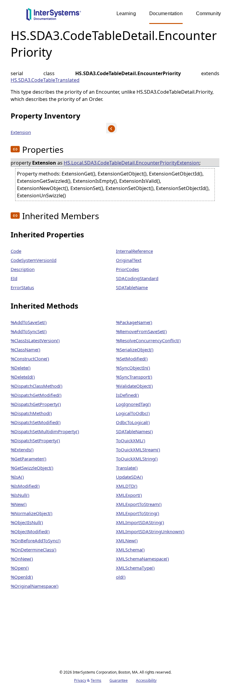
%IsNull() (20, 495)
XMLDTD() (126, 486)
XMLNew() (127, 540)
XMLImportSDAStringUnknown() (150, 531)
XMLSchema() (130, 550)
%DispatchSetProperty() (35, 440)
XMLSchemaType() (135, 568)
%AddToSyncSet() (29, 331)
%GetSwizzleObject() (32, 468)
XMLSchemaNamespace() (142, 559)
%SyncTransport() (134, 377)
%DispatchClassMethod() (36, 386)
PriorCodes (127, 269)
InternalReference (134, 251)
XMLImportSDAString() (140, 522)
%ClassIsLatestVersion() (35, 340)
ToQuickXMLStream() (138, 450)
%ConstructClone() (30, 359)
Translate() (127, 468)
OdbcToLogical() (133, 422)
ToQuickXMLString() (137, 459)
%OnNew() (22, 559)
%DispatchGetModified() (36, 395)
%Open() (20, 568)
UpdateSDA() (129, 477)
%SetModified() (132, 359)
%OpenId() (22, 577)
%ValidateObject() (134, 386)
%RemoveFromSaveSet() (141, 331)
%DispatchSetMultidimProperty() (45, 431)
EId (14, 278)
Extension (21, 132)
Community (208, 13)
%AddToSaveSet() (29, 322)
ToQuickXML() (130, 440)
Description (23, 269)
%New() (19, 504)
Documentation (166, 13)
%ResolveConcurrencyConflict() (148, 340)
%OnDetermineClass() (33, 550)
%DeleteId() (23, 377)
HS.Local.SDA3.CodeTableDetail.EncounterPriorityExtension (131, 162)
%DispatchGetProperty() (36, 404)
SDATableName (132, 287)
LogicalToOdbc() (133, 413)
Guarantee (119, 680)
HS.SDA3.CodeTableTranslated (45, 80)
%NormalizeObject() (31, 513)
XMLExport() (129, 495)
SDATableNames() (134, 431)
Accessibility (146, 680)
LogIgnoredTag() (133, 404)
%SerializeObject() (135, 349)
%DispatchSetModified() (36, 422)
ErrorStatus (22, 287)
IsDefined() (127, 395)
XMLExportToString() (137, 513)
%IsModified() (25, 486)
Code (16, 251)
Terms (96, 680)
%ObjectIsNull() (27, 522)
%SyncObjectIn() (133, 368)
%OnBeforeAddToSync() (36, 540)
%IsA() (17, 477)
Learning (126, 13)
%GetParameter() (28, 459)
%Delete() (21, 368)
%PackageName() (134, 322)
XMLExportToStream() (139, 504)
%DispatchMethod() (31, 413)
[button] (15, 149)
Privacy (80, 680)
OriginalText (128, 260)
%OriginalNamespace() (35, 586)
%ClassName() (25, 349)
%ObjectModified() (30, 531)
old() (121, 577)
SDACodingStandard (137, 278)
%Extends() (22, 450)
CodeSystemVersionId (33, 260)
